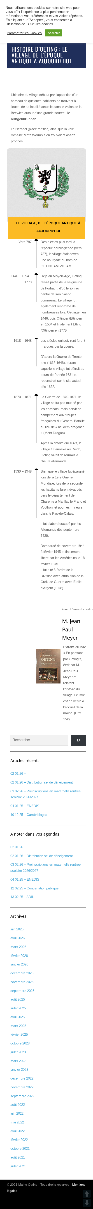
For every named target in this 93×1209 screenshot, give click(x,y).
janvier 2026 (19, 964)
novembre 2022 (21, 1087)
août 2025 (17, 999)
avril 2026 (17, 938)
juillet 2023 (18, 1052)
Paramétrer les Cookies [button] (24, 33)
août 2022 (17, 1104)
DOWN (87, 1203)
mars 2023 (18, 1061)
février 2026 (19, 956)
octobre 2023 (20, 1043)
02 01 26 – (18, 773)
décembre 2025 (21, 973)
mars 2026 (18, 947)
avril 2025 (17, 1017)
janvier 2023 (19, 1069)
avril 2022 (17, 1131)
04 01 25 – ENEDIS (24, 806)
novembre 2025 (21, 982)
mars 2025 (18, 1026)
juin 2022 (16, 1113)
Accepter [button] (54, 33)
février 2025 (19, 1034)
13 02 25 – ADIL (22, 897)
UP (87, 1194)
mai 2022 (17, 1122)
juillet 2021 (18, 1166)
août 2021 (17, 1157)
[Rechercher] (78, 740)
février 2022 (19, 1140)
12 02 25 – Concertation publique (34, 888)
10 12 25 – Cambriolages (28, 815)
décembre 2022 (21, 1078)
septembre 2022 (22, 1096)
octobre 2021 (20, 1148)
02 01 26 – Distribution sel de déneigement (41, 782)
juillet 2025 (18, 1008)
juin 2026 (16, 929)
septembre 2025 (22, 991)
